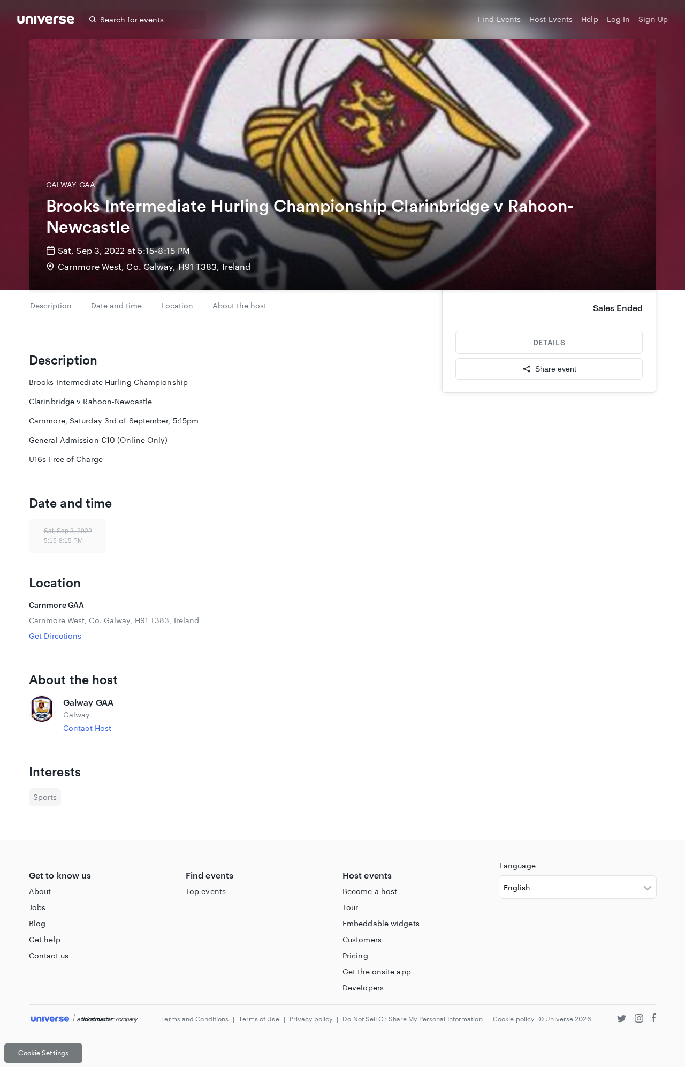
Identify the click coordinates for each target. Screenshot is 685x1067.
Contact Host (87, 727)
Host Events (551, 19)
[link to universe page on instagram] (639, 1019)
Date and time (116, 305)
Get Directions (55, 635)
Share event (555, 369)
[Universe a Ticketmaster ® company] (84, 1019)
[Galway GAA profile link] (42, 714)
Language (517, 865)
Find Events (499, 19)
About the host (239, 305)
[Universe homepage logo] (45, 21)
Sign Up (653, 19)
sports (45, 796)
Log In (618, 19)
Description (51, 305)
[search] (92, 19)
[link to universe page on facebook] (654, 1019)
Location (177, 305)
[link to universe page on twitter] (621, 1019)
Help (589, 19)
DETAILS (549, 342)
